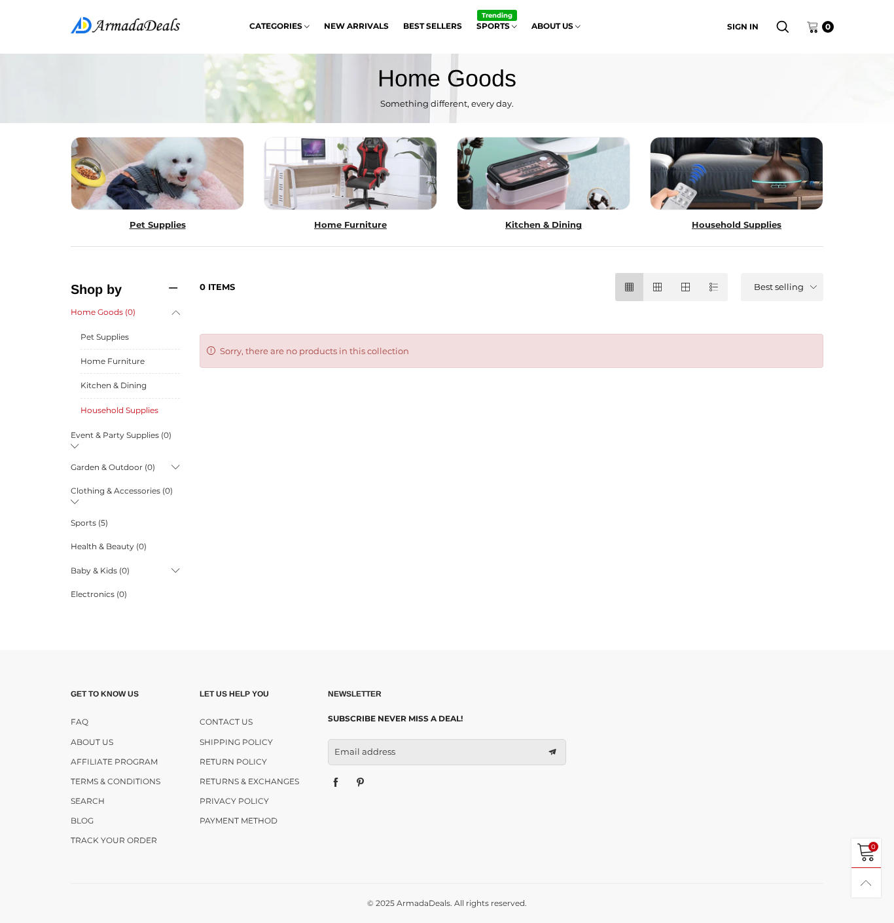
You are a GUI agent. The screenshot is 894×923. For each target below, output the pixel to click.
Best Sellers (432, 26)
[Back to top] (866, 882)
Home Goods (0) (103, 312)
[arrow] (175, 312)
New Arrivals (356, 26)
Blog (82, 820)
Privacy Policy (234, 801)
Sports (494, 25)
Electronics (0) (99, 594)
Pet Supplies (104, 337)
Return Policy (233, 762)
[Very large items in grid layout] (685, 287)
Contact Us (226, 722)
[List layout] (714, 287)
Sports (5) (89, 523)
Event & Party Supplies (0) (121, 435)
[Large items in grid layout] (657, 287)
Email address (364, 751)
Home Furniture (112, 361)
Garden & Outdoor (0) (113, 467)
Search (88, 801)
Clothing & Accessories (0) (122, 491)
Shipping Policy (236, 742)
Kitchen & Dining (113, 385)
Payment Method (238, 820)
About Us (92, 742)
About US (553, 26)
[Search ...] (783, 26)
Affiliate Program (114, 762)
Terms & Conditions (115, 781)
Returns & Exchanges (249, 781)
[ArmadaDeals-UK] (125, 25)
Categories (276, 26)
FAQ (79, 722)
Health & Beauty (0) (109, 546)
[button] (552, 752)
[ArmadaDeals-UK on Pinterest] (360, 783)
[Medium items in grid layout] (629, 287)
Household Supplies (119, 410)
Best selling (779, 286)
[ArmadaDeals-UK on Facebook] (336, 783)
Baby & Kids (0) (100, 570)
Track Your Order (114, 840)
